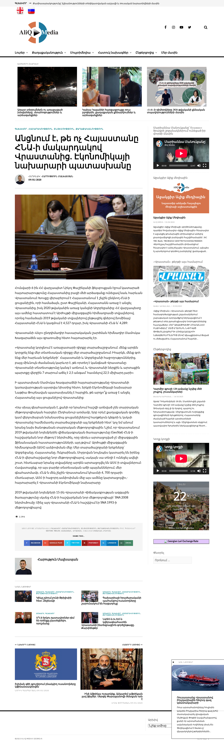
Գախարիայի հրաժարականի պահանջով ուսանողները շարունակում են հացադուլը (111, 600)
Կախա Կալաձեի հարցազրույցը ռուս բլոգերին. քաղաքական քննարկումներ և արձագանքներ (109, 112)
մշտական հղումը (102, 531)
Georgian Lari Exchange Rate (182, 541)
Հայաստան (66, 531)
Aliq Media (158, 222)
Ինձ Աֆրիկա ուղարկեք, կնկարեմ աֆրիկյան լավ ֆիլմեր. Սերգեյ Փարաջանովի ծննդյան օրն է (112, 696)
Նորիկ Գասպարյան (25, 691)
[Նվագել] (158, 165)
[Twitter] (189, 27)
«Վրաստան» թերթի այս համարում (178, 262)
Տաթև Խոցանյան (161, 306)
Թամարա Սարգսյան (162, 397)
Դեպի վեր (202, 739)
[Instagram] (173, 27)
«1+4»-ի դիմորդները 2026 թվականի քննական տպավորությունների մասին (176, 111)
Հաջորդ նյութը (131, 645)
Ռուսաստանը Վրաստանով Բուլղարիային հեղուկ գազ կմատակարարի (195, 700)
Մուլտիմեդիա (80, 52)
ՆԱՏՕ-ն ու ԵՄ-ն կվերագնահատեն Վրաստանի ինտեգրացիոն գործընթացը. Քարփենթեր (107, 623)
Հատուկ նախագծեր (113, 52)
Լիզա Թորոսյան (121, 703)
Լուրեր (20, 52)
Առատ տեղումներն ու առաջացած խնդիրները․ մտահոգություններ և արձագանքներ (40, 112)
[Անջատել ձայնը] (199, 165)
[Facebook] (165, 27)
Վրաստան (77, 531)
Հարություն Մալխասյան (57, 176)
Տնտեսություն (64, 129)
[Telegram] (197, 27)
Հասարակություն (40, 129)
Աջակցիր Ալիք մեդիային (170, 178)
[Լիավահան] (204, 165)
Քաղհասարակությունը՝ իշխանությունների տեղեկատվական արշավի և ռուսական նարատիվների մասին (96, 3)
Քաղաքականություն (47, 52)
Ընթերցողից (145, 52)
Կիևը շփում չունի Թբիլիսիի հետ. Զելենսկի (54, 599)
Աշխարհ (40, 592)
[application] (181, 153)
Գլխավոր (21, 129)
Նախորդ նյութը (27, 645)
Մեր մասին (169, 52)
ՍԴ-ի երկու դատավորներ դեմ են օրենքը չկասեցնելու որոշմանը (55, 620)
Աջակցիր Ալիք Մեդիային (169, 217)
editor (49, 531)
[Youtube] (181, 27)
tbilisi (57, 531)
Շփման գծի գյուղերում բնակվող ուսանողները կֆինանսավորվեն (45, 685)
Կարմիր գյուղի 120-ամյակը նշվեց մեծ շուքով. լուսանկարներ (177, 390)
